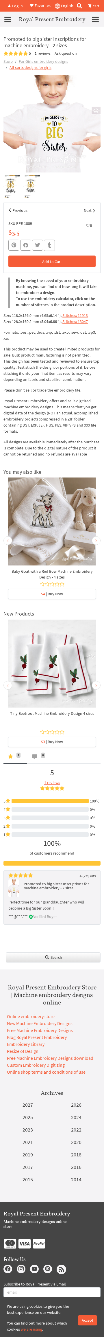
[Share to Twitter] (37, 245)
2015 (28, 1179)
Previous (19, 210)
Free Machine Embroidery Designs (40, 1030)
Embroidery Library (25, 1044)
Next (88, 210)
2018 (76, 1154)
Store (8, 61)
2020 (76, 1142)
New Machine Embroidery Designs (40, 1023)
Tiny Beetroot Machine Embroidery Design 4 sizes (52, 713)
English (66, 5)
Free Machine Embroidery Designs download (50, 1058)
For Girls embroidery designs (43, 61)
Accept (87, 1320)
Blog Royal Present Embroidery (37, 1037)
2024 (76, 1117)
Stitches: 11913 (75, 315)
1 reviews (43, 53)
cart (95, 5)
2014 (76, 1179)
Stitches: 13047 (75, 321)
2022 (76, 1129)
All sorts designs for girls (30, 67)
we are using (31, 1329)
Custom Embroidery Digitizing (36, 1065)
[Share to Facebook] (25, 245)
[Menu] (7, 19)
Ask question (66, 53)
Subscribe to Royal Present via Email (34, 1284)
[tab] (15, 758)
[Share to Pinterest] (13, 245)
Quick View (52, 524)
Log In (17, 5)
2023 (28, 1129)
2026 (76, 1104)
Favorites (42, 5)
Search (56, 957)
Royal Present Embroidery (52, 19)
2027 (28, 1104)
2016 (76, 1167)
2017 (28, 1167)
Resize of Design (22, 1051)
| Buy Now (52, 593)
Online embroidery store (31, 1016)
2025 (28, 1117)
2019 (28, 1154)
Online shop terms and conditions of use (46, 1072)
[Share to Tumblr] (49, 245)
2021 (28, 1142)
